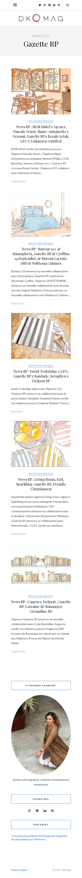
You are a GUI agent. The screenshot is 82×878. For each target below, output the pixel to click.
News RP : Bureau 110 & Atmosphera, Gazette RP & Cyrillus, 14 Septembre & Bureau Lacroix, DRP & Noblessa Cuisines (41, 256)
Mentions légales (19, 869)
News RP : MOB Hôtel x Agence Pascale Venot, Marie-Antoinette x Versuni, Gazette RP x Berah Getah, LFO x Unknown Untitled (41, 134)
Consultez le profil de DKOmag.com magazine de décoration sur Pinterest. (39, 837)
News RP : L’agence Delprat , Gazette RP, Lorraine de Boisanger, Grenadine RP (41, 606)
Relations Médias (41, 121)
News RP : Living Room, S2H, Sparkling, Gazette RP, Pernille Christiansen (41, 484)
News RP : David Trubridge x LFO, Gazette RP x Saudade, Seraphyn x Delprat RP (41, 376)
